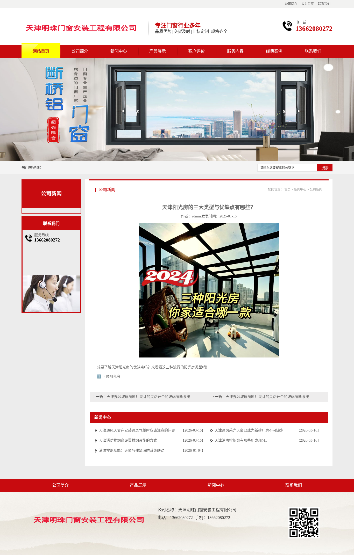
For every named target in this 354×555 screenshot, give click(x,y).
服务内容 (235, 51)
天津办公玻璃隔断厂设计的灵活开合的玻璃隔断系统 (148, 397)
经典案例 (274, 51)
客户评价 (196, 51)
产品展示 (157, 51)
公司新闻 (51, 193)
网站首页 (41, 51)
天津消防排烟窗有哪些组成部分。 (242, 440)
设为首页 (307, 4)
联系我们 (324, 4)
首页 (287, 189)
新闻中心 (118, 51)
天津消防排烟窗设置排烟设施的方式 (128, 440)
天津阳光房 (120, 367)
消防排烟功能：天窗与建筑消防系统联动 (131, 450)
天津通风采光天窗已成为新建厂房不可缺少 (249, 430)
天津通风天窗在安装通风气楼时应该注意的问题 (137, 430)
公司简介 (291, 4)
